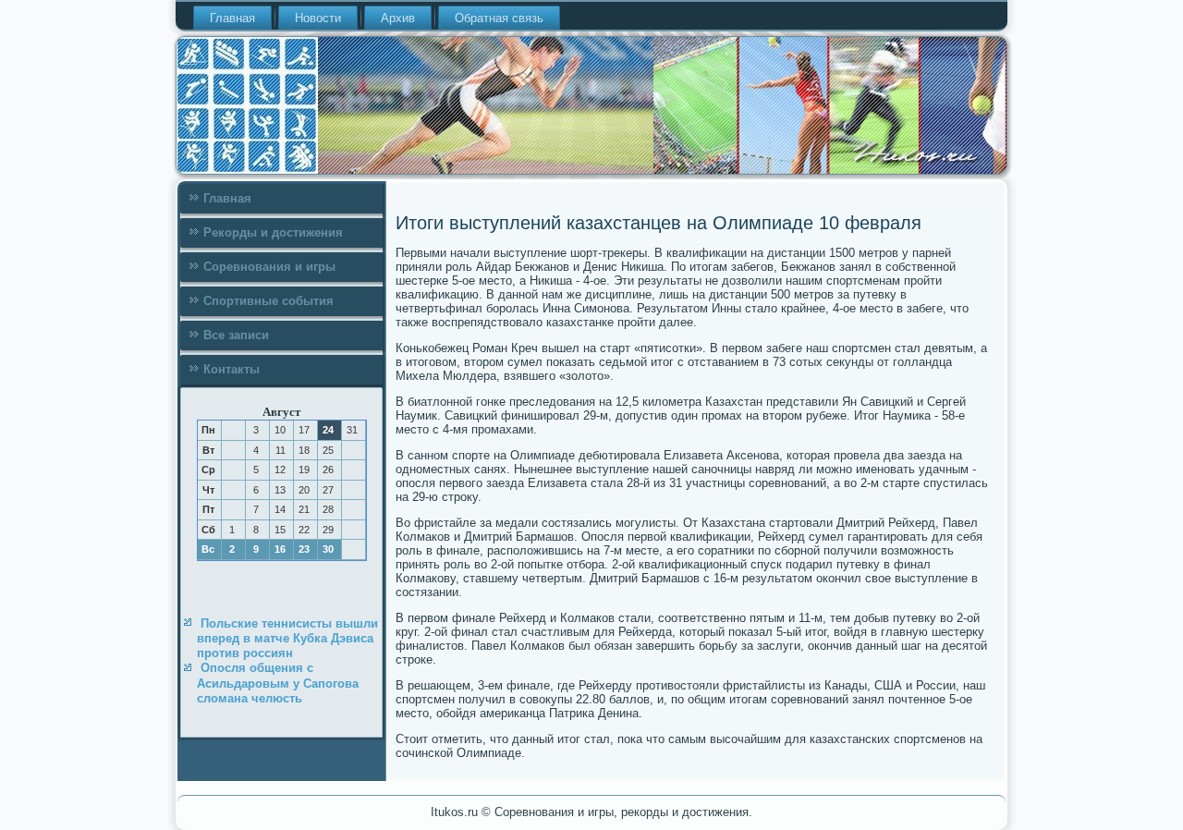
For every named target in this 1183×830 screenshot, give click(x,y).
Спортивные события (268, 301)
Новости (318, 18)
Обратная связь (499, 18)
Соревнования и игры (269, 267)
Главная (232, 18)
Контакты (231, 369)
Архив (398, 18)
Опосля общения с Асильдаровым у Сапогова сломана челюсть (278, 683)
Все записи (236, 335)
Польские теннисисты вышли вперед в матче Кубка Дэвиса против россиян (287, 638)
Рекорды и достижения (273, 232)
